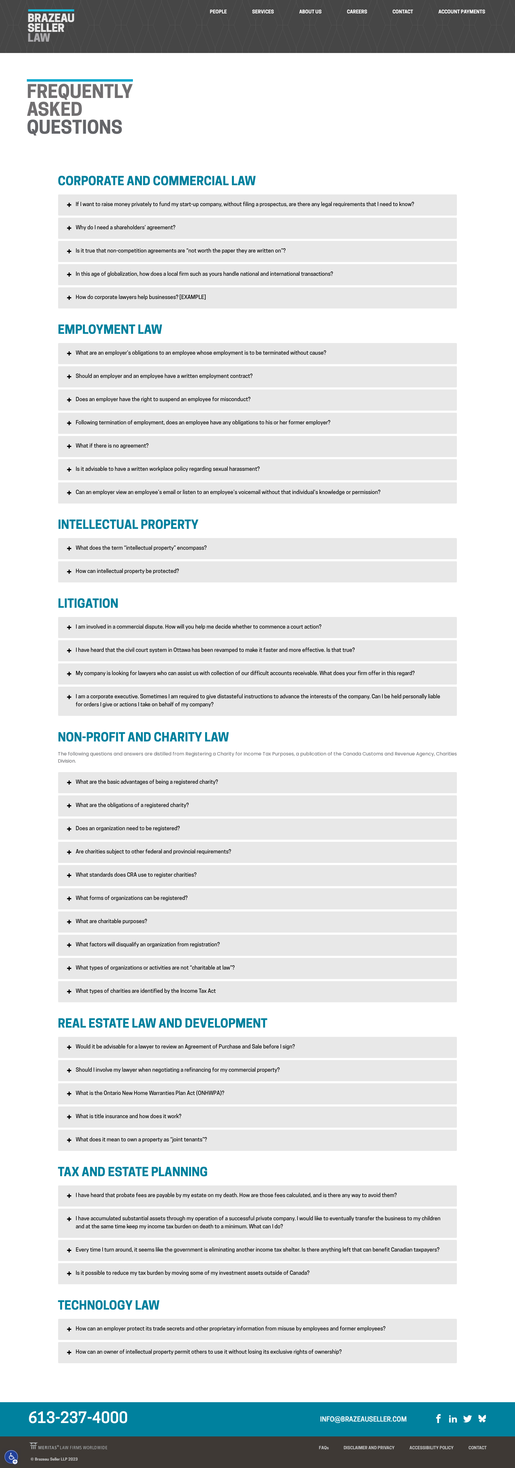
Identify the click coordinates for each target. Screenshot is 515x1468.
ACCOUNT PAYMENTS (461, 12)
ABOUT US (310, 12)
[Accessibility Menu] (11, 1457)
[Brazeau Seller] (51, 26)
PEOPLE (218, 12)
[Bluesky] (480, 1419)
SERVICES (263, 12)
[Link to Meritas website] (57, 1446)
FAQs (324, 1448)
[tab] (257, 205)
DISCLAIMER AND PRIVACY (369, 1448)
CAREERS (357, 12)
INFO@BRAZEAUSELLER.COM (363, 1419)
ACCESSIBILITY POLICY (431, 1448)
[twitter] (465, 1419)
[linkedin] (450, 1419)
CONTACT (403, 12)
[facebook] (438, 1419)
